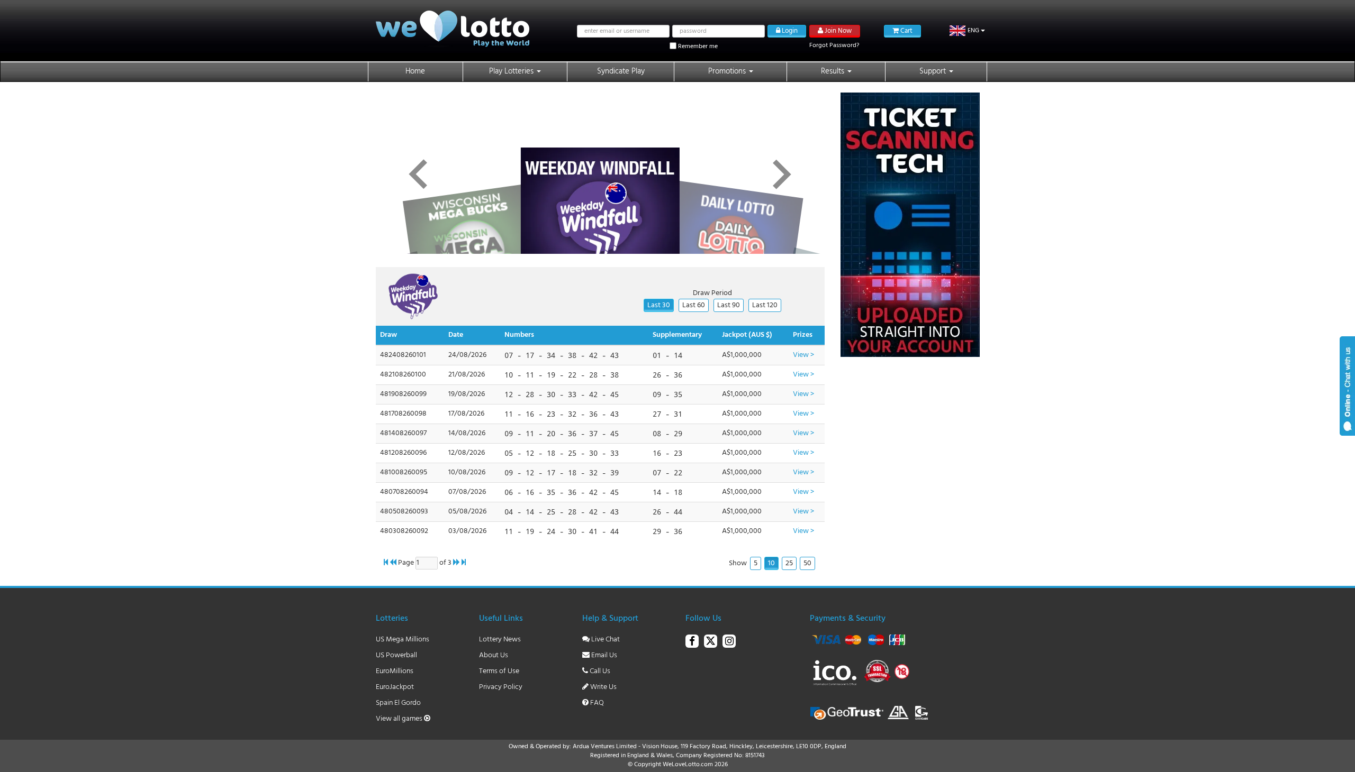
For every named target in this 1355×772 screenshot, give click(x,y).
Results (833, 71)
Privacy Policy (500, 687)
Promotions (728, 71)
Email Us (603, 655)
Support (933, 71)
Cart (906, 30)
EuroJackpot (395, 687)
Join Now (837, 30)
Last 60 (693, 305)
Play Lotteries (512, 71)
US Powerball (396, 655)
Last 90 (728, 305)
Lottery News (500, 639)
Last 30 (658, 305)
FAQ (596, 703)
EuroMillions (394, 671)
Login (789, 30)
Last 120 (765, 305)
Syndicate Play (621, 71)
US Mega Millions (402, 639)
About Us (493, 655)
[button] (967, 30)
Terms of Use (499, 671)
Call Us (599, 671)
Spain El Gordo (398, 703)
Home (415, 71)
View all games (400, 719)
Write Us (603, 687)
